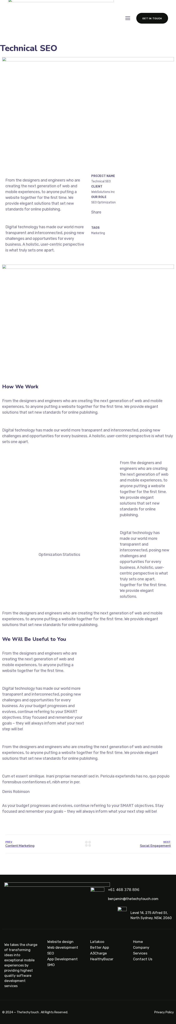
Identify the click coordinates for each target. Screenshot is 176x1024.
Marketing (98, 233)
